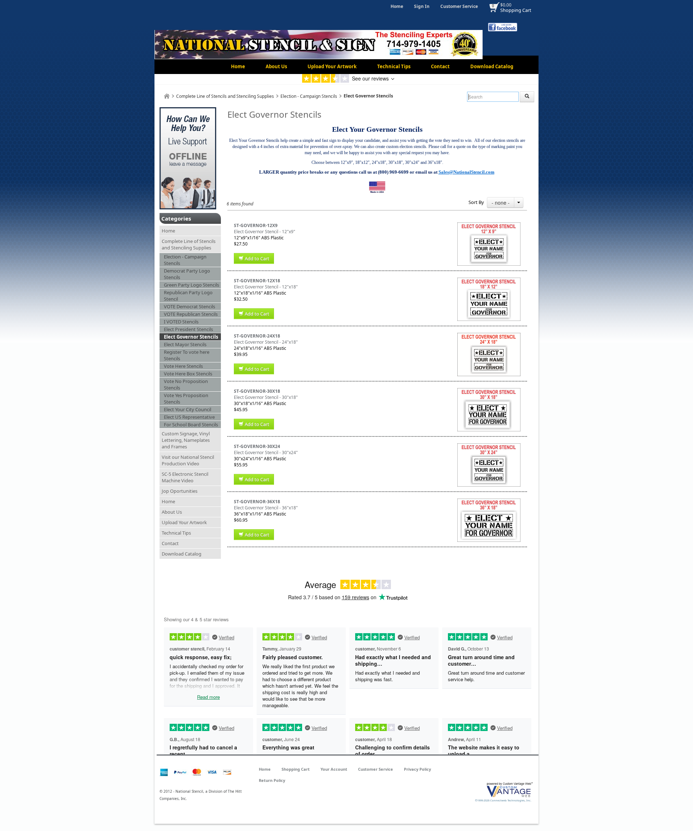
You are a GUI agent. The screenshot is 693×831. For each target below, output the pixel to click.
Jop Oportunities (179, 491)
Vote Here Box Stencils (188, 373)
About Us (276, 66)
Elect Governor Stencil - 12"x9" (264, 232)
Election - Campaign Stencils (308, 96)
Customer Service (459, 6)
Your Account (334, 769)
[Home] (167, 96)
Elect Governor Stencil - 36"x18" (266, 508)
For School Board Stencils (191, 424)
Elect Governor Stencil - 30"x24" (266, 452)
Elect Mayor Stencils (185, 344)
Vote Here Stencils (183, 366)
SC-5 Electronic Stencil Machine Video (185, 477)
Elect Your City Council (187, 409)
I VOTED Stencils (181, 321)
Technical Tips (393, 66)
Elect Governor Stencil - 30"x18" (266, 397)
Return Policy (272, 780)
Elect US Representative (189, 417)
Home (397, 6)
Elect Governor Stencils (191, 337)
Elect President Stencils (188, 329)
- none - (501, 202)
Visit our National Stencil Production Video (188, 460)
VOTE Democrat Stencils (189, 306)
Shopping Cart (515, 10)
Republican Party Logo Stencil (188, 295)
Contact (440, 66)
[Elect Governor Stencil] (488, 225)
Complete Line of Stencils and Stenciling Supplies (225, 96)
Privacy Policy (417, 769)
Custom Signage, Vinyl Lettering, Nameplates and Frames (186, 440)
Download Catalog (491, 66)
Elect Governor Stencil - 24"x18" (266, 342)
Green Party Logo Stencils (191, 285)
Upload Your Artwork (332, 66)
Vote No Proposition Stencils (186, 384)
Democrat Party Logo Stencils (187, 273)
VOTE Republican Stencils (191, 314)
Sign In (422, 6)
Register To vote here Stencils (186, 355)
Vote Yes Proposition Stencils (186, 398)
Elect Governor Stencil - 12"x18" (266, 287)
